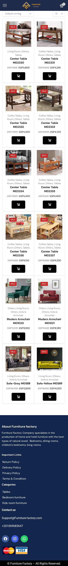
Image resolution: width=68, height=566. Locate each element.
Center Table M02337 (49, 253)
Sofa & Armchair (18, 379)
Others (25, 51)
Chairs (11, 308)
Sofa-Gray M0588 (18, 383)
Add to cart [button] (18, 76)
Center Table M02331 (49, 60)
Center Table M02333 (49, 125)
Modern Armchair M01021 (49, 321)
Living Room (14, 51)
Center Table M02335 (49, 189)
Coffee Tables (46, 51)
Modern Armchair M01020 (18, 321)
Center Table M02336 (18, 253)
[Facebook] (5, 538)
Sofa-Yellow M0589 (49, 383)
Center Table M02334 (18, 189)
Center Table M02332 (18, 125)
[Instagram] (14, 538)
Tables (18, 55)
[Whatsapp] (24, 538)
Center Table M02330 (18, 60)
